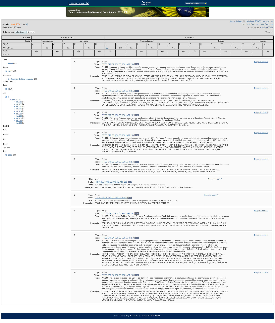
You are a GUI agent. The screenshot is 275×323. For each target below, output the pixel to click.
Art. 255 (19, 114)
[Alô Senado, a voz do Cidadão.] (146, 4)
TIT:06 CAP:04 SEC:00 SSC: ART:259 (118, 275)
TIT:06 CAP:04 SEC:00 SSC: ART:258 (118, 238)
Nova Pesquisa (266, 24)
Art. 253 (19, 109)
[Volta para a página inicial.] (77, 3)
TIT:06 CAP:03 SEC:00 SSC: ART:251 (118, 91)
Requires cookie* (261, 62)
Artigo (10, 63)
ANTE (10, 71)
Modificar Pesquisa (250, 24)
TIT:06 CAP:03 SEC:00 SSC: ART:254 (118, 162)
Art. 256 (19, 116)
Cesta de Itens (236, 21)
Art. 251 (19, 104)
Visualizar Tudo (266, 27)
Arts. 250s (16, 100)
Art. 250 (19, 102)
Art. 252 (19, 107)
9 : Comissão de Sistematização (20, 79)
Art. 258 (19, 121)
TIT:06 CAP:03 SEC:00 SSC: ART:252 (118, 115)
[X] (26, 24)
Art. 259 (19, 123)
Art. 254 (19, 111)
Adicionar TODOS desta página (259, 21)
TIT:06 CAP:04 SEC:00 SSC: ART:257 (118, 213)
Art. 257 (19, 118)
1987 (10, 155)
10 (107, 48)
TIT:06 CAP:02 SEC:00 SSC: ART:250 (118, 64)
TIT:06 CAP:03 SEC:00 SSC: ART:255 (111, 182)
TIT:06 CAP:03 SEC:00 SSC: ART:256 (111, 198)
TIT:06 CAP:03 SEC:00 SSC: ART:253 (118, 135)
